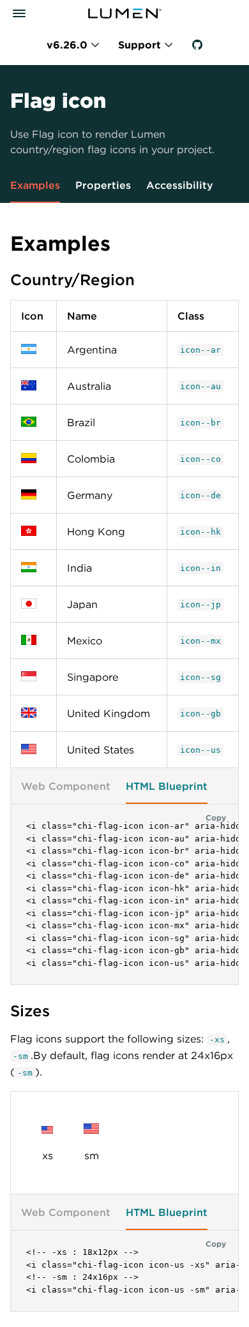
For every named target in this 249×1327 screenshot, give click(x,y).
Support (139, 44)
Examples (35, 185)
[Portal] (124, 13)
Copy (216, 817)
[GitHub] (197, 44)
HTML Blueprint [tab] (166, 786)
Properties (103, 185)
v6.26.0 (67, 44)
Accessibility (179, 185)
